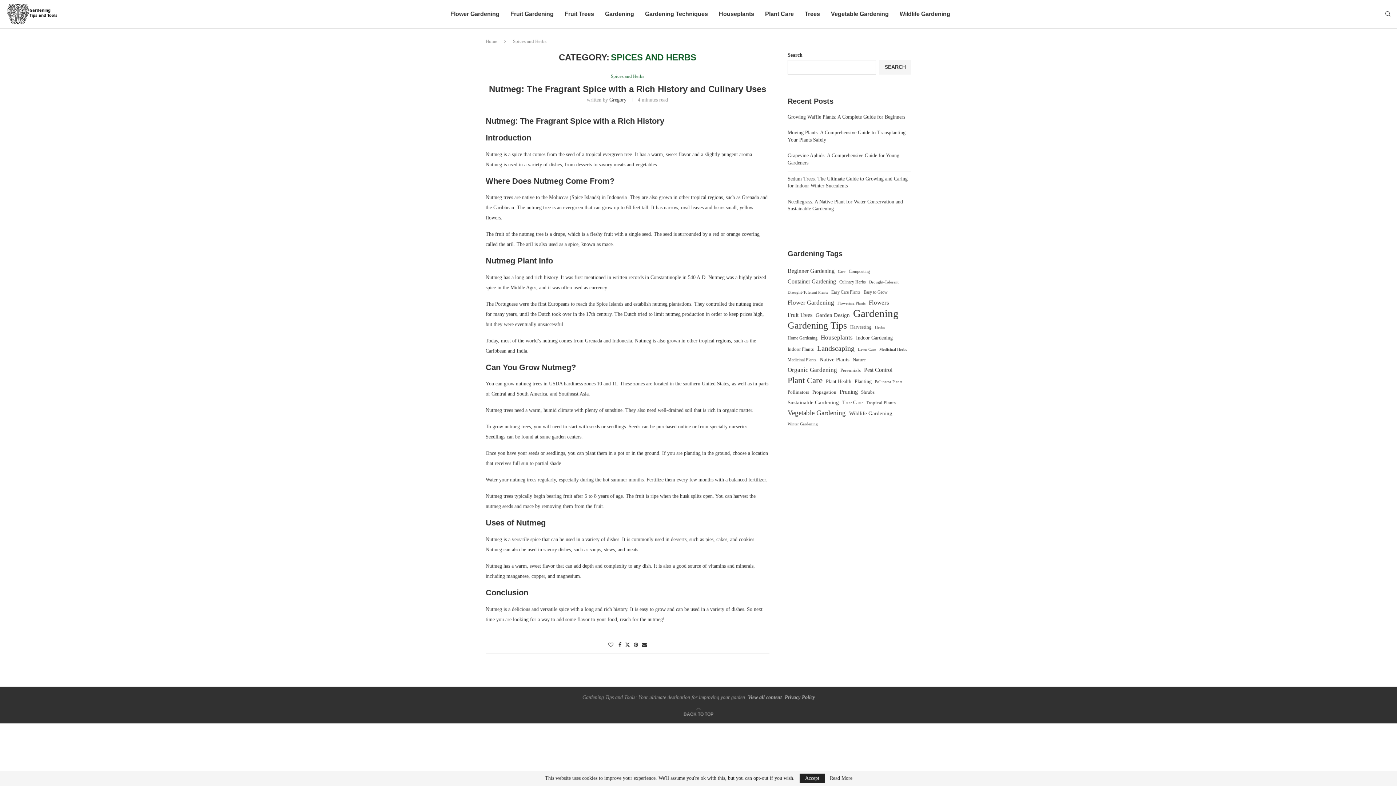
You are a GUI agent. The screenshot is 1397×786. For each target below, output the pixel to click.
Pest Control (878, 369)
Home (491, 41)
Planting (863, 381)
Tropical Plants (881, 402)
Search (795, 55)
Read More (841, 778)
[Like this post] (610, 645)
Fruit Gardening (532, 14)
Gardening (619, 14)
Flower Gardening (475, 14)
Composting (859, 271)
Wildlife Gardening (925, 14)
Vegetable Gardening (860, 14)
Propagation (824, 392)
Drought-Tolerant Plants (808, 292)
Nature (859, 359)
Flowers (879, 302)
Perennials (850, 370)
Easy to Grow (876, 292)
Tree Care (852, 402)
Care (841, 271)
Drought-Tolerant (884, 282)
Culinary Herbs (852, 282)
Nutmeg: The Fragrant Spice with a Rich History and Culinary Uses (627, 89)
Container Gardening (812, 281)
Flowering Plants (851, 303)
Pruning (849, 391)
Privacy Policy (800, 697)
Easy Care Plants (845, 292)
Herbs (880, 327)
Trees (812, 14)
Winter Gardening (803, 424)
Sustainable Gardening (813, 402)
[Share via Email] (644, 645)
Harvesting (861, 327)
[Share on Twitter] (627, 645)
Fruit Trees (579, 14)
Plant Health (838, 381)
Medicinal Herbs (893, 349)
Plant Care (779, 14)
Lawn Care (867, 349)
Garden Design (833, 315)
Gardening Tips (817, 326)
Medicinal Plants (802, 359)
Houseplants (736, 14)
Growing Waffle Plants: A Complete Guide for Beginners (846, 117)
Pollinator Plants (888, 382)
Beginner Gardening (811, 271)
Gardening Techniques (676, 14)
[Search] (1388, 14)
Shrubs (868, 392)
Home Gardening (802, 338)
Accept (812, 778)
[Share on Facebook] (619, 645)
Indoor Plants (801, 349)
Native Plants (834, 359)
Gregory (617, 100)
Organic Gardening (812, 369)
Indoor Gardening (874, 338)
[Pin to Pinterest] (636, 645)
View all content (765, 697)
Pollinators (798, 392)
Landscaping (836, 348)
